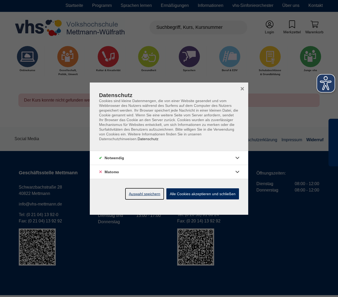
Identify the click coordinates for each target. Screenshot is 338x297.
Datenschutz (148, 139)
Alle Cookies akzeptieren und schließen (203, 194)
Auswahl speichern (144, 194)
